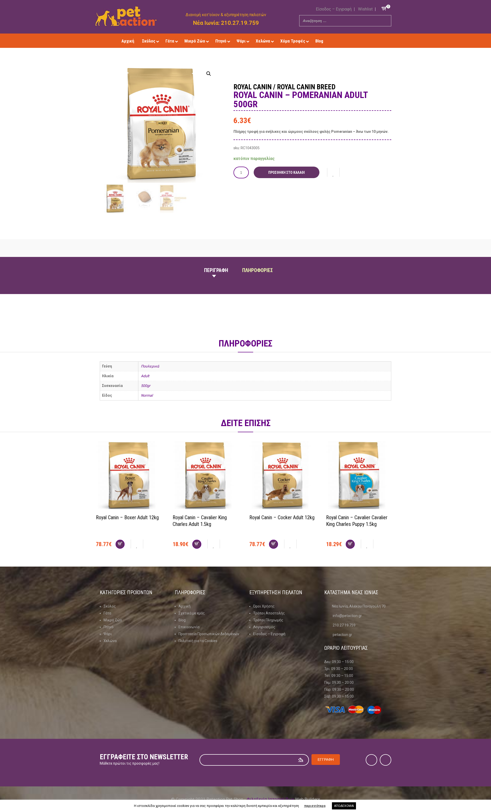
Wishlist (365, 9)
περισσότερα (315, 806)
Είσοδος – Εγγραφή (334, 9)
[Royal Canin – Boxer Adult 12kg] (130, 475)
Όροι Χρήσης (264, 606)
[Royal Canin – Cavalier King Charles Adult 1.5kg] (207, 475)
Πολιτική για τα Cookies (197, 641)
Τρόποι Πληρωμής (268, 620)
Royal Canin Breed (306, 87)
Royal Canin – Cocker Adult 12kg (282, 517)
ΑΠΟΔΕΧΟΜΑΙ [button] (344, 806)
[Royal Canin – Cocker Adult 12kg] (283, 475)
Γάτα (107, 613)
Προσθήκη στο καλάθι (286, 172)
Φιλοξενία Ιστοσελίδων (270, 799)
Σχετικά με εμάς (191, 613)
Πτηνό (109, 627)
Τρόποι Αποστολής (269, 613)
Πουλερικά (150, 366)
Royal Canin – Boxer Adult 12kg (127, 517)
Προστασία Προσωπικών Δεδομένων (208, 634)
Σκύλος (110, 606)
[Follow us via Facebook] (349, 41)
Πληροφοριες (257, 270)
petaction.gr (342, 635)
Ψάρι (108, 634)
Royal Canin (252, 87)
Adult (145, 376)
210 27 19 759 (344, 625)
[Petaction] (126, 16)
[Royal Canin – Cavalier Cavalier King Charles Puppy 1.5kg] (360, 475)
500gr (145, 386)
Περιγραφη (216, 270)
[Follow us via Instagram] (356, 41)
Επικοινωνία (188, 627)
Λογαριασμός (264, 627)
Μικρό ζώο (113, 620)
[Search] (386, 20)
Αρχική (184, 606)
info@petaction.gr (347, 616)
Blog (182, 620)
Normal (147, 395)
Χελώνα (110, 641)
